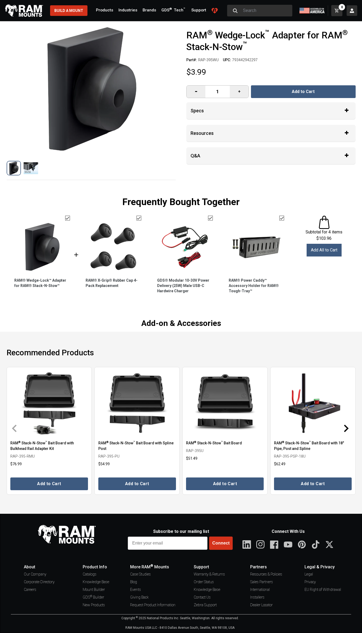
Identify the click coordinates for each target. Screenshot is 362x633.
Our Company (35, 574)
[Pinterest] (302, 544)
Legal (308, 574)
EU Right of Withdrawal (322, 589)
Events (135, 589)
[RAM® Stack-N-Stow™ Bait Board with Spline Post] (137, 403)
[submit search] (235, 10)
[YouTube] (288, 544)
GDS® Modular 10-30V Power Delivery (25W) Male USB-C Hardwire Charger (183, 285)
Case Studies (140, 574)
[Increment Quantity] (196, 92)
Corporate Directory (39, 582)
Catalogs (89, 574)
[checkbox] (67, 218)
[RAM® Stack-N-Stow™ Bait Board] (225, 403)
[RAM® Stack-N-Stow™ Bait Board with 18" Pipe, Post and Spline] (313, 403)
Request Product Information (152, 605)
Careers (30, 589)
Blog (133, 582)
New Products (94, 605)
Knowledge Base (96, 582)
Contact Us (202, 597)
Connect (220, 543)
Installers (257, 597)
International (260, 589)
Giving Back (139, 597)
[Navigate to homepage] (24, 10)
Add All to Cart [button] (324, 250)
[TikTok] (315, 544)
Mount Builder (94, 589)
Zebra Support (205, 605)
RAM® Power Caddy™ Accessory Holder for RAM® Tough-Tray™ (254, 285)
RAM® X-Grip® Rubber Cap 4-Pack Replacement (112, 283)
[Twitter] (329, 544)
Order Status (204, 582)
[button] (14, 168)
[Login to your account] (352, 10)
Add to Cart (303, 91)
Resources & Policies (266, 574)
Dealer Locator (261, 605)
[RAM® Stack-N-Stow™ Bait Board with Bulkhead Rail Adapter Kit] (49, 403)
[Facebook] (274, 544)
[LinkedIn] (246, 544)
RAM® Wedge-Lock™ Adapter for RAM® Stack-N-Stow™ (40, 283)
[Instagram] (260, 544)
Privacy (310, 582)
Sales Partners (261, 582)
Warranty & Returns (209, 574)
